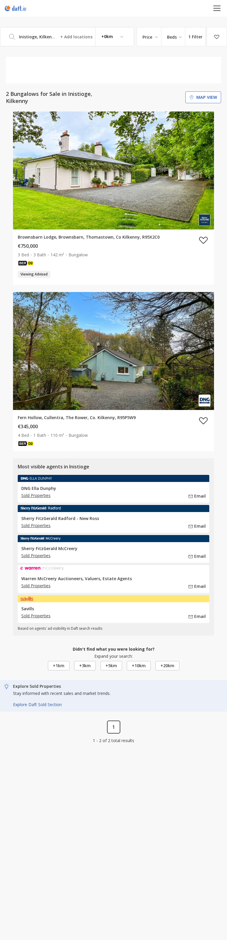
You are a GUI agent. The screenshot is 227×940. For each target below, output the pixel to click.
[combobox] (67, 36)
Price (147, 37)
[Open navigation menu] (217, 8)
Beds (172, 37)
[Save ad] (203, 240)
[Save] (217, 37)
